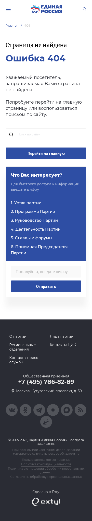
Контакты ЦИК (63, 345)
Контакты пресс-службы (24, 359)
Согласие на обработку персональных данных (46, 477)
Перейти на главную (46, 153)
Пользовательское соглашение (46, 460)
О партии (17, 336)
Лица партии (62, 336)
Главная (12, 25)
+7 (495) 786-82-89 (46, 381)
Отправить (46, 286)
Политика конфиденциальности (46, 464)
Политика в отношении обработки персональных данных (46, 470)
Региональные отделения (22, 347)
